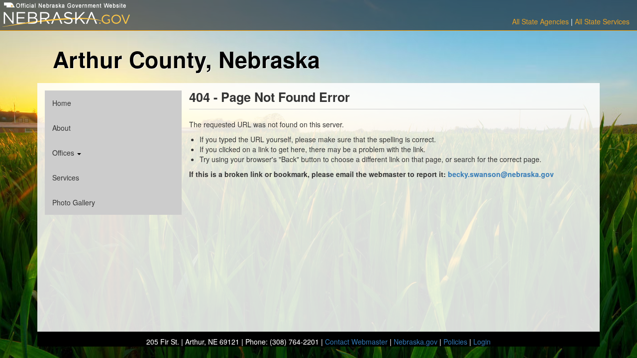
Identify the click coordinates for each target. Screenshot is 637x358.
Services (65, 177)
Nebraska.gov (415, 342)
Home (61, 103)
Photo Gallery (73, 202)
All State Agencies (540, 21)
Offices (64, 153)
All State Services (602, 21)
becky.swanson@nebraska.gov (501, 174)
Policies (455, 342)
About (61, 128)
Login (482, 342)
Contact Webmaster (356, 342)
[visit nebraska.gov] (106, 19)
